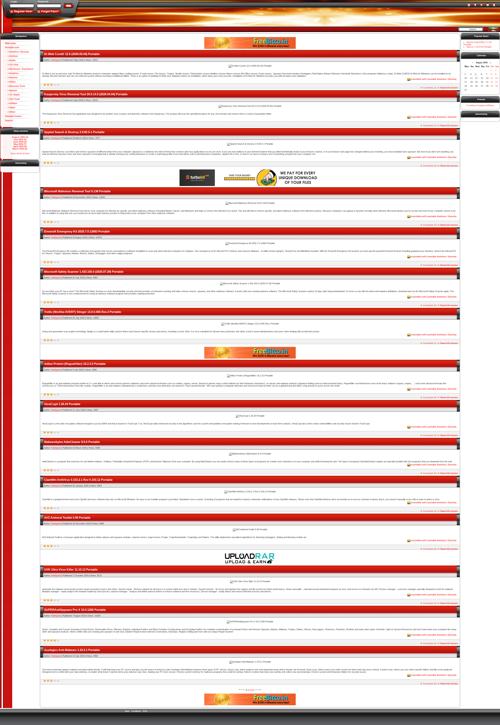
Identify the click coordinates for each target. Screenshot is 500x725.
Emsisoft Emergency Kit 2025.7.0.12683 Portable (77, 231)
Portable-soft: (12, 47)
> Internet (11, 77)
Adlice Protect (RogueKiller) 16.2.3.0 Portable (75, 363)
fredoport (56, 60)
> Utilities (11, 103)
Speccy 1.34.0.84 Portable (478, 47)
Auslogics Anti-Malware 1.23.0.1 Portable (72, 650)
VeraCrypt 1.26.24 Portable (62, 404)
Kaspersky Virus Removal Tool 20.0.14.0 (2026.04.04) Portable (86, 94)
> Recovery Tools (15, 86)
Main (127, 711)
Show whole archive (20, 153)
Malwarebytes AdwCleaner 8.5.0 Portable (72, 442)
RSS (145, 711)
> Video (10, 107)
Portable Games (13, 116)
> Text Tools (12, 99)
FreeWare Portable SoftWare (480, 105)
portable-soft (419, 79)
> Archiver (11, 56)
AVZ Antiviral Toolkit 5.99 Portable (67, 517)
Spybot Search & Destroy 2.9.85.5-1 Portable (74, 132)
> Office (10, 82)
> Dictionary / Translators (19, 69)
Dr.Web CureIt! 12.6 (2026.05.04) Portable (72, 54)
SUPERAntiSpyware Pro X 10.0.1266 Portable (75, 609)
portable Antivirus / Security (442, 79)
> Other (10, 112)
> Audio (10, 60)
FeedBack (136, 711)
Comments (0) (430, 166)
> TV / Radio (12, 95)
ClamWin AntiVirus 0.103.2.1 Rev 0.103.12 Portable (78, 479)
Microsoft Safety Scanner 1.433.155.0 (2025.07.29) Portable (83, 271)
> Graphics (12, 73)
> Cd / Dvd (11, 64)
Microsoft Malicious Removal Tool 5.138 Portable (77, 191)
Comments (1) (430, 87)
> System (11, 90)
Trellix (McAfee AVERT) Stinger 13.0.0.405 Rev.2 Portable (82, 312)
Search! (9, 120)
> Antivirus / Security (17, 52)
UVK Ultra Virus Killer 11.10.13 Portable (71, 569)
